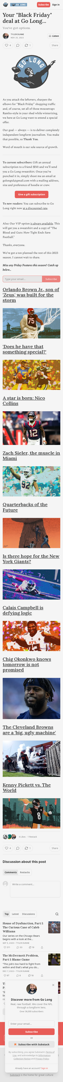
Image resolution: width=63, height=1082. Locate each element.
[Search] (57, 914)
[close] (53, 985)
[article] (31, 935)
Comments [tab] (11, 872)
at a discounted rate (35, 208)
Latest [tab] (15, 914)
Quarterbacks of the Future (25, 507)
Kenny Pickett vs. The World (27, 787)
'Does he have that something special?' (24, 349)
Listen (55, 35)
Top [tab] (7, 914)
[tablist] (17, 872)
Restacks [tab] (25, 872)
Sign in (56, 4)
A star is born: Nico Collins (24, 400)
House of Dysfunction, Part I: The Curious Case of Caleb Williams (23, 927)
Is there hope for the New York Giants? (31, 558)
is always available (41, 223)
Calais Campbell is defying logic (23, 610)
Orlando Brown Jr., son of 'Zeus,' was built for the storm (31, 294)
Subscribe (43, 4)
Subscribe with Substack (33, 1044)
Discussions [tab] (28, 914)
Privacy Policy (42, 1058)
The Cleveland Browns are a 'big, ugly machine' (29, 729)
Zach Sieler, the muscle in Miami (31, 455)
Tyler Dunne (17, 34)
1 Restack (32, 836)
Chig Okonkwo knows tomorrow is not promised (27, 664)
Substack (15, 1075)
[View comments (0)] (17, 45)
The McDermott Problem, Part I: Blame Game (21, 957)
